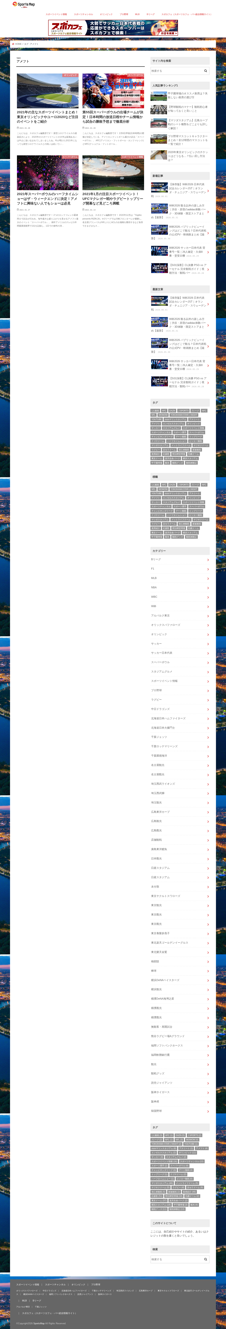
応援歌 (166, 454)
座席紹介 (155, 454)
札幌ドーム (193, 454)
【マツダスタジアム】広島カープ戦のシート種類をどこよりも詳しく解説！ (188, 124)
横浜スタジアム (190, 458)
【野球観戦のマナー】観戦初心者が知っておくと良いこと (188, 109)
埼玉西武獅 (157, 793)
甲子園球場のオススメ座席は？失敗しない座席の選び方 (188, 95)
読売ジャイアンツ (161, 1082)
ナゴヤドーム (157, 441)
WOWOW (163, 415)
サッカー (155, 428)
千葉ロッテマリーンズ (164, 746)
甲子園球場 (156, 463)
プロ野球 (124, 14)
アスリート (194, 419)
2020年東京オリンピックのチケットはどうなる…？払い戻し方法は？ (188, 156)
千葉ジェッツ (159, 737)
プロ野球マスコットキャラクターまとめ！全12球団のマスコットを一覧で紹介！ (188, 140)
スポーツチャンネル (83, 14)
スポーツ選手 (180, 432)
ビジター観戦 (195, 441)
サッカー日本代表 (161, 652)
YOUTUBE (156, 419)
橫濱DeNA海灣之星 (162, 998)
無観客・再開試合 (161, 1026)
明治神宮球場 (178, 454)
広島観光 (156, 821)
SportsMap (38, 1323)
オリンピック (106, 14)
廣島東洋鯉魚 (159, 849)
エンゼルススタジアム (173, 423)
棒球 (153, 970)
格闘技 (155, 961)
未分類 (155, 886)
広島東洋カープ (160, 811)
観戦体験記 (191, 463)
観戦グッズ (177, 463)
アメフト (155, 423)
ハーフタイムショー (176, 441)
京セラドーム (169, 450)
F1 (152, 568)
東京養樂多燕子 (160, 933)
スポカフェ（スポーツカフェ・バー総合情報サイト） (187, 14)
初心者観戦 (184, 450)
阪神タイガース (160, 1092)
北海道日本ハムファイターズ (168, 718)
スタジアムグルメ (171, 428)
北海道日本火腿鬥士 (163, 727)
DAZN (172, 410)
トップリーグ (195, 436)
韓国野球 (156, 1111)
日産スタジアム (160, 868)
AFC (164, 410)
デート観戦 (181, 436)
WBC (154, 596)
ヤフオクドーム (201, 445)
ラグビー (155, 450)
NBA (154, 587)
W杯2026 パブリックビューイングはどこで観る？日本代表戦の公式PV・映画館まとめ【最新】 (178, 232)
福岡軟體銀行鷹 (160, 1054)
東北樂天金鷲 (159, 952)
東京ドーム (156, 458)
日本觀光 (156, 858)
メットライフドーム (181, 445)
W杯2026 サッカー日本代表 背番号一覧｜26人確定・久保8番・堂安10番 (187, 251)
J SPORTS (183, 410)
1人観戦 (155, 410)
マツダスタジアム (159, 445)
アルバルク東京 (160, 615)
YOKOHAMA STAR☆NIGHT (184, 415)
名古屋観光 (157, 765)
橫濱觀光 (156, 1008)
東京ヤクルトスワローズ (165, 896)
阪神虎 (155, 1101)
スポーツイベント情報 (56, 14)
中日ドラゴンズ (160, 709)
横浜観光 (156, 989)
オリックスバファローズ (165, 624)
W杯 (153, 606)
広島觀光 (156, 830)
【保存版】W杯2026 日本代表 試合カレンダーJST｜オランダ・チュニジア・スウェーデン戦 (178, 190)
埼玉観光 (156, 802)
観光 (167, 463)
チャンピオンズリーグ (162, 436)
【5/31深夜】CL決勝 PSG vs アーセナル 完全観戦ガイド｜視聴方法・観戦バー (188, 269)
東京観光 (156, 905)
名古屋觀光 (157, 774)
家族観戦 (196, 450)
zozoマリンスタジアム (175, 419)
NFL (153, 415)
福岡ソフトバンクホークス (167, 1045)
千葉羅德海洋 (159, 755)
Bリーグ (151, 14)
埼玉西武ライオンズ (163, 783)
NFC (204, 410)
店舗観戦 (156, 839)
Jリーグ (195, 410)
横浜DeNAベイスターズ (165, 980)
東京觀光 (156, 914)
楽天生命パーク (172, 458)
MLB (137, 14)
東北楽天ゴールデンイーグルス (169, 942)
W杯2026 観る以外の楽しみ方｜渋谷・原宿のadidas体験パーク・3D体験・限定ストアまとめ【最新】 (178, 211)
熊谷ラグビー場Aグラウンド (168, 1036)
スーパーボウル (196, 432)
